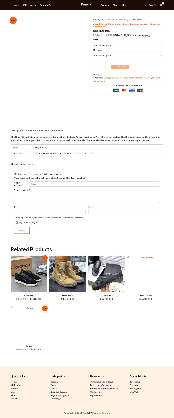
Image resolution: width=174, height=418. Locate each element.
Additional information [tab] (37, 130)
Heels (53, 385)
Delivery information (101, 385)
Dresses (54, 381)
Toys (103, 19)
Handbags (55, 398)
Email (91, 207)
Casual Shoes (107, 24)
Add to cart (120, 67)
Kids (124, 5)
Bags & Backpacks (59, 395)
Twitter (134, 385)
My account (96, 395)
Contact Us (45, 5)
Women (105, 5)
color (95, 40)
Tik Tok (134, 392)
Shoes (118, 24)
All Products (29, 5)
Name (17, 207)
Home (16, 5)
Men (115, 5)
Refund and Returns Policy (104, 388)
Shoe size (97, 50)
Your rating (18, 184)
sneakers (122, 19)
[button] (145, 5)
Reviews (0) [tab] (58, 130)
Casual (96, 24)
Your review (22, 190)
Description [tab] (17, 130)
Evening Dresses (58, 392)
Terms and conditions (101, 381)
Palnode (106, 413)
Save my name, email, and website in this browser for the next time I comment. (49, 218)
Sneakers (134, 24)
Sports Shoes (99, 26)
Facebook (135, 381)
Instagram (135, 388)
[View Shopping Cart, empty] (161, 5)
